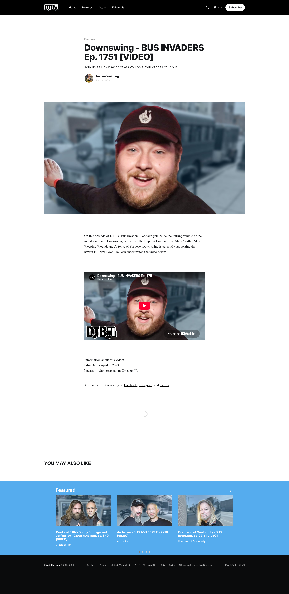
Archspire (122, 541)
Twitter (164, 385)
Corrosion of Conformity (191, 541)
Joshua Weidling (107, 76)
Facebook (130, 385)
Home (72, 7)
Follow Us (118, 7)
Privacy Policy (168, 565)
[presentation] (225, 490)
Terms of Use (150, 565)
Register (91, 565)
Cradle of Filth (63, 544)
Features (87, 7)
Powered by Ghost (235, 565)
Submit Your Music (121, 565)
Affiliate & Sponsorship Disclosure (196, 565)
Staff (137, 565)
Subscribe (235, 7)
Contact (104, 565)
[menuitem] (72, 7)
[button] (139, 552)
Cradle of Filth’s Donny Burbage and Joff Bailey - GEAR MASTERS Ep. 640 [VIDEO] (82, 535)
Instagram (145, 385)
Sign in (217, 7)
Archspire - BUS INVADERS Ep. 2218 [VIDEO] (142, 533)
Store (102, 7)
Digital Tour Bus (52, 565)
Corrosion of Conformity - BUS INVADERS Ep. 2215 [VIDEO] (200, 533)
